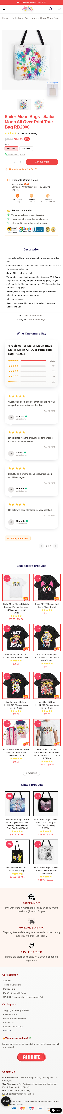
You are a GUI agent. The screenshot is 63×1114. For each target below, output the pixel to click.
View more (31, 773)
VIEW (16, 598)
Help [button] (57, 1110)
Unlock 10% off (6, 1101)
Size (7, 144)
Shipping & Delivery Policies (16, 1010)
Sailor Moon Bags (49, 18)
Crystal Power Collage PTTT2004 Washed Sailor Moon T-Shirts (16, 705)
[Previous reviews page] (41, 546)
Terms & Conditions (12, 985)
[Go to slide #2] (39, 104)
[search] (50, 8)
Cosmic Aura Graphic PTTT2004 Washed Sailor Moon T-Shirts (47, 657)
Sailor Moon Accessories (24, 18)
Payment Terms (10, 1014)
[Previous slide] (7, 60)
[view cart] (59, 8)
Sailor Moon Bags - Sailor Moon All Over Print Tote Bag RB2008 (46, 870)
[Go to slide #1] (24, 104)
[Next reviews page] (55, 546)
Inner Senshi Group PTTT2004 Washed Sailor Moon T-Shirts (47, 705)
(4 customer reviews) (27, 133)
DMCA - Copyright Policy (14, 993)
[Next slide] (56, 60)
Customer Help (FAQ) (13, 1026)
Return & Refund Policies (14, 1018)
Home (5, 18)
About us (7, 981)
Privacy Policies (10, 989)
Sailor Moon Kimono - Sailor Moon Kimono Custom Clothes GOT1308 (16, 752)
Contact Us (8, 1022)
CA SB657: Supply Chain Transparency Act (23, 997)
